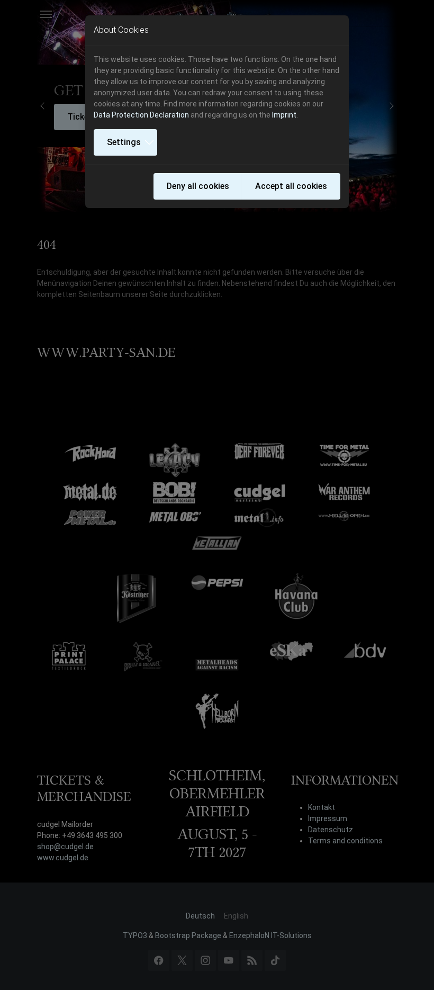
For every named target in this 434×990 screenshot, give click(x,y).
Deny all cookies (198, 186)
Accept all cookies (291, 186)
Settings (124, 142)
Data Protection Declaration (141, 115)
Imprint (284, 115)
